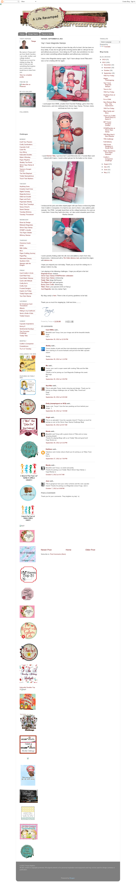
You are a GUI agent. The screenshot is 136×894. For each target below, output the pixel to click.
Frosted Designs (25, 288)
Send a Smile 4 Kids (26, 313)
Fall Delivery (107, 142)
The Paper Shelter (26, 232)
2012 (104, 62)
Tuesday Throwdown (27, 214)
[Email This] (66, 322)
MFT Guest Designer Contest (107, 123)
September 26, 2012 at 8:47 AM (56, 425)
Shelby (48, 346)
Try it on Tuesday (25, 349)
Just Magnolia (46, 289)
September (108, 73)
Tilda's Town (45, 287)
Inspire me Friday (25, 291)
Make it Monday (25, 157)
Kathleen (49, 449)
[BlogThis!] (68, 322)
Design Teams (33, 34)
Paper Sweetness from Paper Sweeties (109, 152)
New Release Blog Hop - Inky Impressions (109, 103)
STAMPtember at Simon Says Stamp (109, 129)
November (107, 67)
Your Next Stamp (25, 296)
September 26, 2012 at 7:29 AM (56, 411)
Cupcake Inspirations (27, 324)
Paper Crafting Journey (27, 253)
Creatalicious (24, 346)
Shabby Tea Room (26, 162)
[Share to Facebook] (72, 322)
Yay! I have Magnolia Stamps (107, 84)
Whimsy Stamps (25, 235)
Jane (47, 481)
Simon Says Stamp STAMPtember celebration (57, 276)
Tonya (33, 41)
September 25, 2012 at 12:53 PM (57, 339)
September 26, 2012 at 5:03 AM (56, 397)
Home (22, 34)
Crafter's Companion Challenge (108, 158)
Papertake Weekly (26, 202)
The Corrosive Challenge (24, 332)
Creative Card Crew (26, 189)
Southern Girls (24, 261)
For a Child (107, 99)
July (105, 167)
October (107, 70)
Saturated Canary (26, 258)
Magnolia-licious (46, 273)
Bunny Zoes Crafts (47, 284)
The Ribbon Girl (46, 282)
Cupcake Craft (24, 147)
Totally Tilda (45, 280)
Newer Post (46, 550)
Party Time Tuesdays (27, 204)
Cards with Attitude (26, 281)
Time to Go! (107, 89)
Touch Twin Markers (26, 178)
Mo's (21, 251)
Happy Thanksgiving (108, 79)
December (107, 65)
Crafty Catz (23, 286)
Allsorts (22, 308)
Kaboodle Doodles (26, 155)
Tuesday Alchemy (25, 212)
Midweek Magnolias (26, 225)
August (106, 164)
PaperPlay (23, 256)
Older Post (90, 550)
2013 (104, 59)
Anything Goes (25, 186)
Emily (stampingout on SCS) (56, 403)
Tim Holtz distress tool (71, 258)
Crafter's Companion (27, 343)
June (106, 169)
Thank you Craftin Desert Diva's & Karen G (109, 117)
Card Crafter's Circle (26, 273)
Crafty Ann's (24, 283)
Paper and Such (25, 199)
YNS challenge (108, 139)
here (54, 295)
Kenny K (22, 326)
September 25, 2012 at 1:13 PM (56, 359)
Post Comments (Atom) (58, 554)
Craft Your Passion (26, 142)
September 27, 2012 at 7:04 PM (56, 458)
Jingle (48, 417)
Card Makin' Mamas (26, 278)
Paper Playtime (25, 160)
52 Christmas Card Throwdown (26, 304)
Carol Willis (50, 330)
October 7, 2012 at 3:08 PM (55, 488)
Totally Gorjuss (25, 316)
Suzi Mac (49, 385)
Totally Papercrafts (26, 293)
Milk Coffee (23, 248)
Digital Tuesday (25, 191)
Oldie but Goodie (25, 196)
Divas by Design (25, 222)
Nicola (48, 431)
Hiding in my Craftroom (27, 311)
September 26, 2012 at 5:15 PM (56, 443)
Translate (107, 46)
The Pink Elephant (26, 173)
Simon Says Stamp (48, 278)
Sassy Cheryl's (25, 207)
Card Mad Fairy (25, 275)
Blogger (72, 878)
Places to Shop (47, 34)
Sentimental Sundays (27, 329)
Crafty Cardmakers (26, 144)
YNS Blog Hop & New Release (108, 135)
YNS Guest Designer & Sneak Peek (108, 146)
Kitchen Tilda (50, 156)
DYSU (22, 245)
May (105, 172)
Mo (47, 365)
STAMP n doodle (25, 230)
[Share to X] (70, 322)
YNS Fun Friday (108, 75)
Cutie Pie (23, 149)
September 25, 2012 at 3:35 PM (56, 379)
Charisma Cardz (25, 243)
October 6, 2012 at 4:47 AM (55, 474)
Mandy (48, 465)
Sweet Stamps (24, 209)
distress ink (48, 260)
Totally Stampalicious (27, 176)
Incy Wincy (23, 152)
